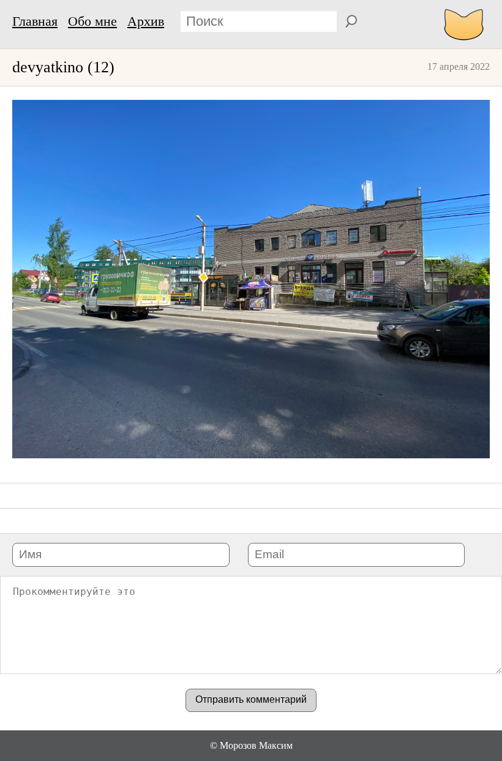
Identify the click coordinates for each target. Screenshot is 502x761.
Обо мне (92, 21)
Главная (35, 21)
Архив (145, 21)
